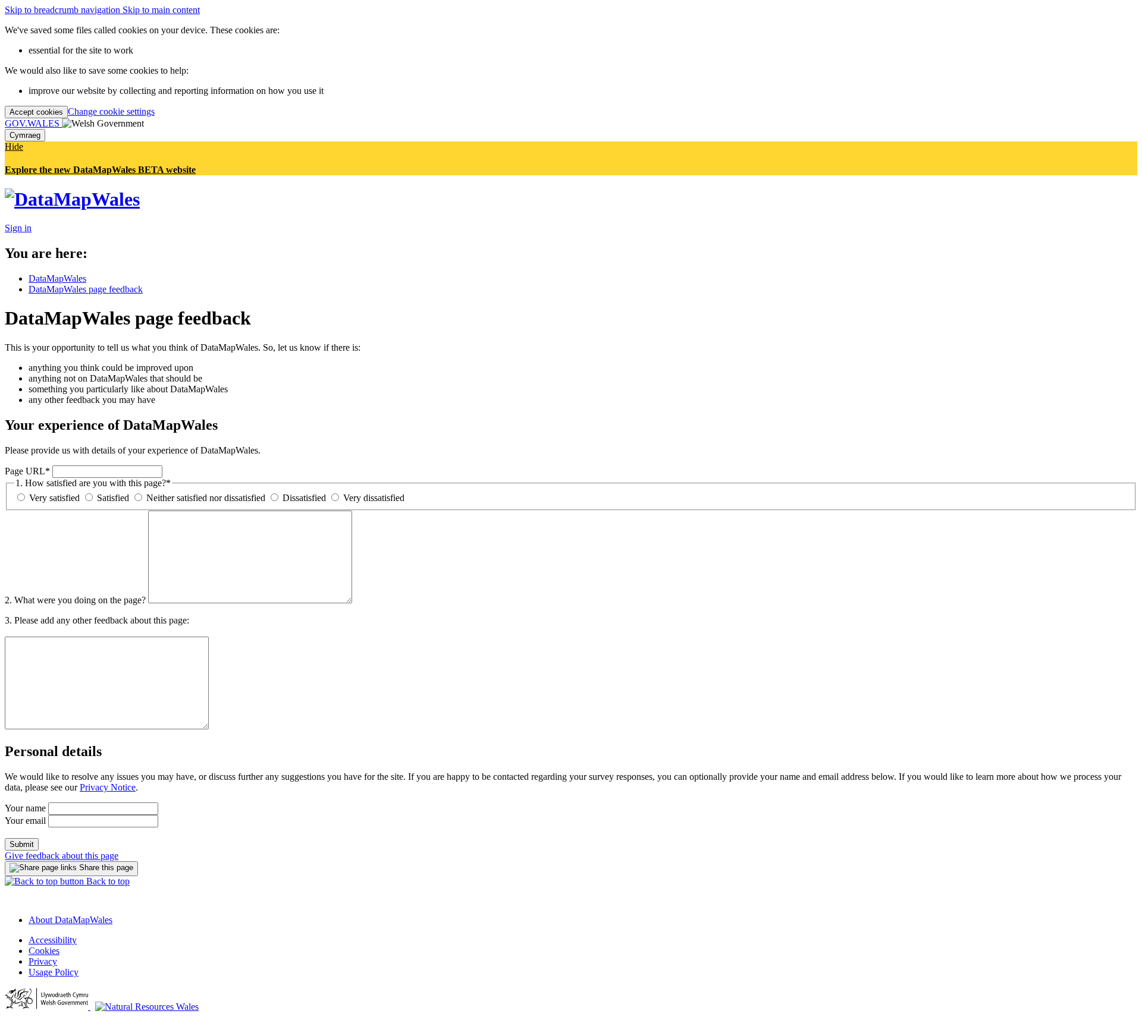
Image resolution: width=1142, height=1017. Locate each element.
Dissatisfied (303, 498)
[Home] (72, 199)
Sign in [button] (18, 228)
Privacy (43, 961)
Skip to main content (161, 10)
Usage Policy (54, 972)
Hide (14, 146)
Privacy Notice (108, 787)
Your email (25, 821)
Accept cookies (36, 112)
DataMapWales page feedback (86, 289)
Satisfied (112, 498)
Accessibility (53, 940)
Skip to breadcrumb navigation (64, 10)
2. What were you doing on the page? (75, 600)
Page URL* (27, 471)
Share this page (105, 867)
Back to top (107, 881)
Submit (22, 844)
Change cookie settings (111, 111)
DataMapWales (57, 278)
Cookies (44, 951)
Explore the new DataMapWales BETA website (100, 170)
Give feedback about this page (61, 856)
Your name (25, 808)
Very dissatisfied (372, 498)
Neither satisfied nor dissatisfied (204, 498)
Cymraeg (25, 135)
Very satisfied (53, 498)
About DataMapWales (70, 920)
